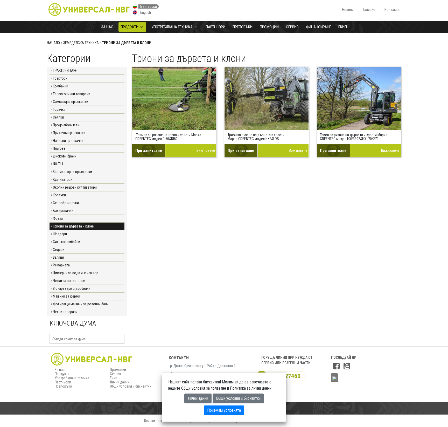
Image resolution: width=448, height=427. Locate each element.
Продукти (130, 27)
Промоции (269, 27)
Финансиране (318, 27)
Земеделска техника (81, 43)
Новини (348, 9)
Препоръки (243, 27)
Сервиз (292, 27)
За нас (107, 27)
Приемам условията (224, 410)
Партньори (215, 27)
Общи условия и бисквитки (130, 386)
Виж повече (206, 150)
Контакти (392, 9)
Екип (342, 27)
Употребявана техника (172, 27)
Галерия (369, 9)
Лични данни (119, 382)
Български (148, 6)
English (145, 12)
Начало (53, 43)
